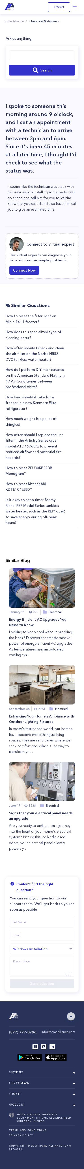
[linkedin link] (52, 1046)
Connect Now (24, 270)
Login (59, 7)
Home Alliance (14, 21)
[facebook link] (35, 1046)
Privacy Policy (21, 1135)
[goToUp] (71, 1016)
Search (46, 70)
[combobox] (42, 56)
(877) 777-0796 (22, 1032)
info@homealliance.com (58, 1032)
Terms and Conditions (27, 1130)
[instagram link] (43, 1046)
